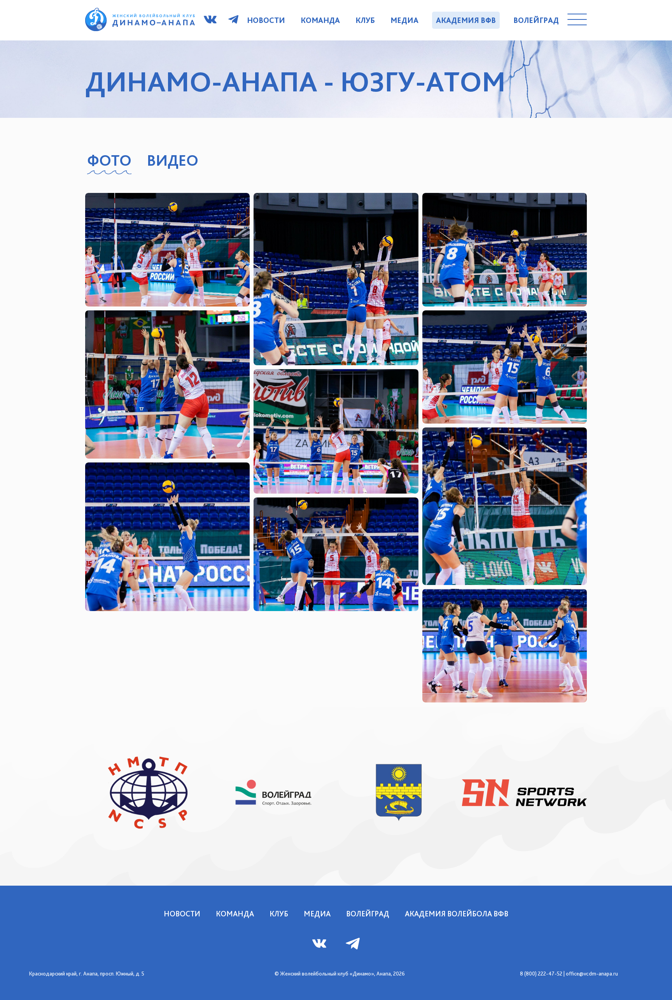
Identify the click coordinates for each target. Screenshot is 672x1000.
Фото (109, 160)
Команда (320, 20)
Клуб (365, 20)
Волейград (536, 20)
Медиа (404, 20)
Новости (266, 20)
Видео (172, 160)
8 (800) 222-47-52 (541, 973)
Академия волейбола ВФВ (456, 913)
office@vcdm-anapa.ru (592, 973)
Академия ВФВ (466, 20)
